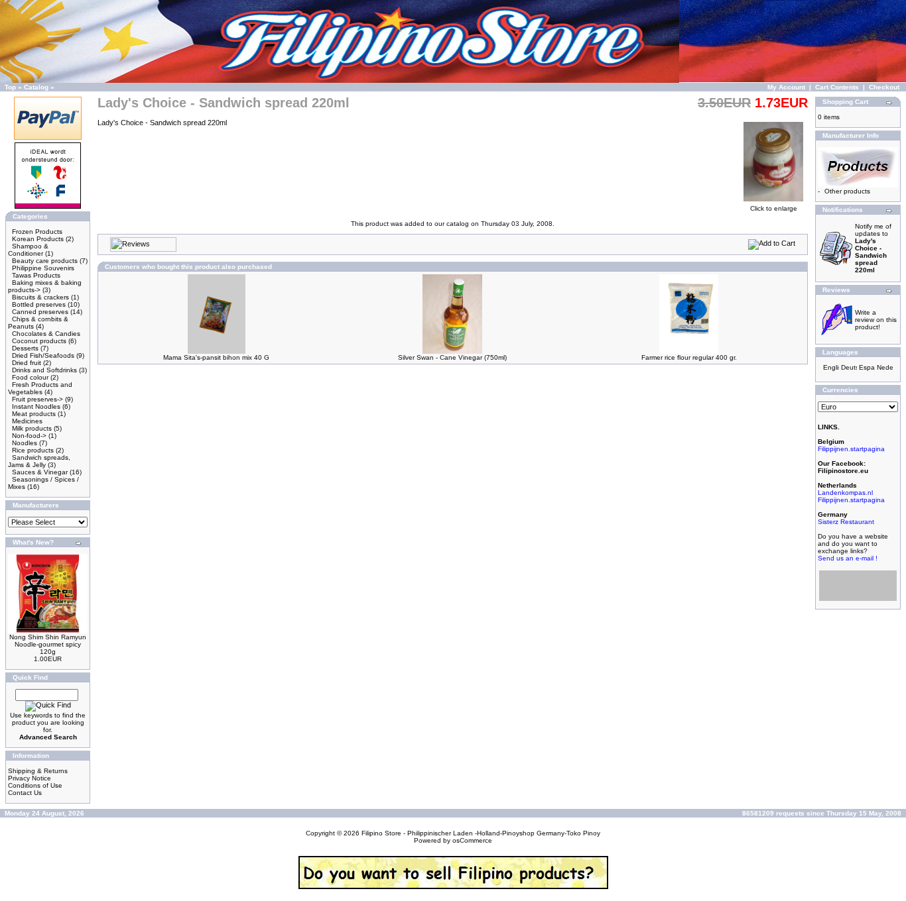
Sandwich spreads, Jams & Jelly (39, 461)
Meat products (34, 413)
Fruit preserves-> (37, 399)
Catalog (36, 87)
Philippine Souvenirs (43, 268)
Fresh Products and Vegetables (40, 388)
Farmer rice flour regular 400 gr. (689, 357)
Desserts (25, 348)
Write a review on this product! (876, 320)
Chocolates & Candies (46, 333)
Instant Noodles (36, 406)
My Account (786, 87)
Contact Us (25, 792)
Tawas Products (36, 275)
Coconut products (39, 340)
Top (10, 87)
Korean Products (38, 238)
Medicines (27, 421)
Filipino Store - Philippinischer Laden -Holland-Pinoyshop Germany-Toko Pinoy (480, 833)
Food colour (30, 377)
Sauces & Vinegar (40, 472)
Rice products (33, 450)
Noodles (24, 443)
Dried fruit (26, 362)
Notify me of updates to (873, 248)
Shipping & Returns (38, 770)
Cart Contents (837, 87)
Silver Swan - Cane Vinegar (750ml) (452, 357)
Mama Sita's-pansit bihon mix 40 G (216, 357)
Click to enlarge (773, 208)
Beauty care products (45, 260)
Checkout (884, 87)
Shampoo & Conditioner (28, 249)
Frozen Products (37, 231)
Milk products (32, 428)
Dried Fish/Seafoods (43, 355)
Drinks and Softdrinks (44, 370)
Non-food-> (29, 435)
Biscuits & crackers (40, 297)
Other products (847, 191)
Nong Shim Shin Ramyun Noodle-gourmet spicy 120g (47, 644)
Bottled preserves (39, 304)
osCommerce (472, 840)
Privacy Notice (29, 778)
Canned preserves (40, 311)
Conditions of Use (35, 785)
